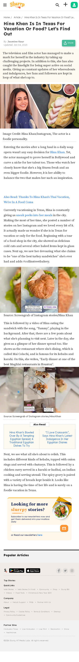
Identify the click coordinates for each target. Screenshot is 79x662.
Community (44, 589)
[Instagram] (72, 570)
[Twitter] (65, 570)
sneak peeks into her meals (34, 215)
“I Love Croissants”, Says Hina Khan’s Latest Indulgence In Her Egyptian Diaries (57, 437)
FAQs (31, 602)
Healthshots (11, 632)
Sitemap (57, 611)
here (39, 535)
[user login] (74, 5)
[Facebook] (59, 570)
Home (7, 17)
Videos (9, 593)
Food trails (20, 593)
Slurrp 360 (65, 589)
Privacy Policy (9, 611)
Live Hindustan (28, 629)
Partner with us (44, 602)
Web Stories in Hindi (26, 589)
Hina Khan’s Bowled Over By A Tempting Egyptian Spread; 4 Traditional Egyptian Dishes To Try (21, 439)
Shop (55, 589)
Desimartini (55, 629)
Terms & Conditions (42, 611)
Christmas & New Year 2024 (40, 593)
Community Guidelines (15, 615)
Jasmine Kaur (16, 41)
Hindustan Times (11, 629)
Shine (66, 629)
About (6, 602)
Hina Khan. (57, 152)
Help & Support (19, 602)
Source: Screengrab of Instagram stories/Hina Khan (38, 315)
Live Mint (42, 629)
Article (17, 17)
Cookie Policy (24, 611)
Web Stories (9, 589)
